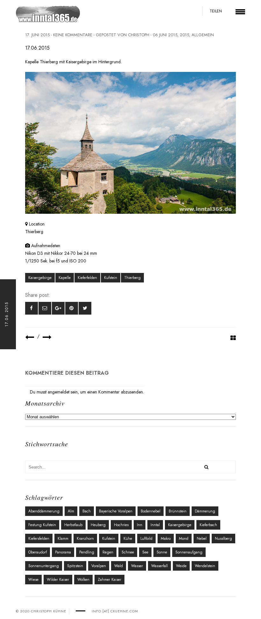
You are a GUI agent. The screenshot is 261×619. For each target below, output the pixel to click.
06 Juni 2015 (165, 35)
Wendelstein (205, 566)
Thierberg (132, 278)
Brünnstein (178, 511)
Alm (71, 511)
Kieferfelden (87, 278)
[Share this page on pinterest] (71, 308)
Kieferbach (208, 525)
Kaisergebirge (40, 278)
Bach (86, 511)
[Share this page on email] (45, 308)
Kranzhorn (85, 538)
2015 (184, 35)
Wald (118, 566)
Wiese (33, 579)
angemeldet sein (63, 392)
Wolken (83, 579)
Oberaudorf (37, 552)
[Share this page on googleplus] (58, 308)
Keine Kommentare (72, 35)
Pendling (86, 552)
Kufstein (110, 278)
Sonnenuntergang (43, 566)
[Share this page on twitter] (85, 308)
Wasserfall (159, 566)
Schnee (128, 552)
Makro (166, 538)
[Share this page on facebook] (31, 308)
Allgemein (203, 35)
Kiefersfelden (38, 538)
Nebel (202, 538)
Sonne (162, 552)
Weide (181, 566)
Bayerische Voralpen (115, 511)
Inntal (155, 525)
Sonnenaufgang (188, 552)
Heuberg (98, 525)
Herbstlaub (73, 525)
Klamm (63, 538)
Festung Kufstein (42, 525)
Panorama (63, 552)
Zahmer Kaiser (109, 579)
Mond (183, 538)
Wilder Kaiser (58, 579)
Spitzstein (75, 566)
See (145, 552)
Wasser (137, 566)
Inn (139, 525)
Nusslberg (223, 538)
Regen (107, 552)
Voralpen (98, 566)
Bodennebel (150, 511)
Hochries (121, 525)
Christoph (138, 35)
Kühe (127, 538)
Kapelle (65, 278)
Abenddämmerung (44, 511)
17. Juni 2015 (37, 35)
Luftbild (146, 538)
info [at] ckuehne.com (115, 611)
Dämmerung (205, 511)
